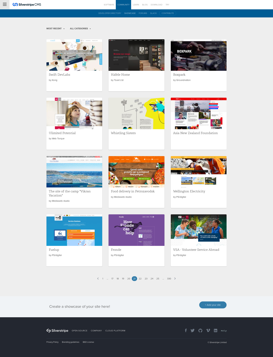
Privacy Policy (52, 342)
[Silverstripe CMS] (27, 5)
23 (146, 278)
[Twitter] (191, 330)
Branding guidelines (70, 342)
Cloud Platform (115, 330)
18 (118, 278)
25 (157, 278)
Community (123, 4)
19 (123, 278)
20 (128, 278)
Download (156, 4)
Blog (145, 4)
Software (109, 4)
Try (167, 4)
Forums (143, 13)
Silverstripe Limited (218, 342)
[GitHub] (198, 330)
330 (169, 278)
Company (96, 330)
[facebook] (184, 330)
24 (152, 278)
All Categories (79, 28)
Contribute (168, 13)
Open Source (79, 330)
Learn (136, 4)
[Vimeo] (206, 330)
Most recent (54, 28)
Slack (153, 13)
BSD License (88, 342)
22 (140, 278)
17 (112, 278)
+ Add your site (213, 304)
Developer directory (109, 13)
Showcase (130, 13)
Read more (74, 65)
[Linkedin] (214, 330)
